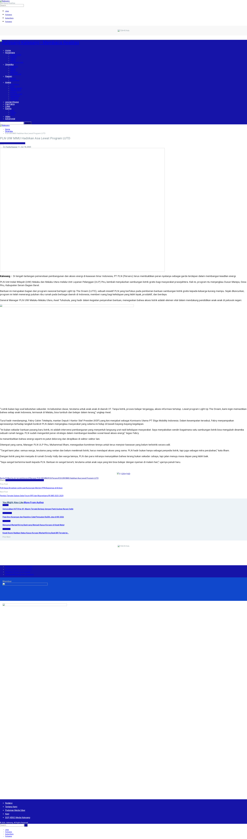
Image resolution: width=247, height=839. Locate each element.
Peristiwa (14, 67)
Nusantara (10, 53)
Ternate (13, 57)
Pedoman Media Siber (15, 810)
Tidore (13, 59)
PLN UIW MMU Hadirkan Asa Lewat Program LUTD (78, 478)
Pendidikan (14, 84)
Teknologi (14, 98)
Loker (7, 106)
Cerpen (13, 113)
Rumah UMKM (16, 88)
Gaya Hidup (15, 96)
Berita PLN (4, 478)
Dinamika (9, 64)
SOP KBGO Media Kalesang (17, 817)
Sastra (8, 108)
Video (7, 116)
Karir (7, 814)
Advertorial (10, 119)
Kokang (13, 92)
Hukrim (13, 70)
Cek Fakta (10, 104)
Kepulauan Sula (16, 62)
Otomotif (14, 100)
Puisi (12, 111)
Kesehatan (14, 80)
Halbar (13, 60)
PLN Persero (53, 478)
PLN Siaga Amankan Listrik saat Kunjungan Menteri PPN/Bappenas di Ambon (31, 488)
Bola (12, 86)
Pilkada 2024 (15, 90)
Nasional (14, 72)
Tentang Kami (11, 806)
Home (8, 50)
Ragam (8, 76)
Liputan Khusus (12, 102)
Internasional (15, 74)
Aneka (8, 82)
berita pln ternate (15, 478)
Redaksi (8, 803)
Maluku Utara (15, 55)
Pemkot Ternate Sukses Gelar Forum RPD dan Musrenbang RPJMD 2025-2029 (31, 496)
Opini (12, 114)
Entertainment (16, 94)
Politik (12, 68)
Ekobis (13, 78)
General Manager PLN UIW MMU (35, 478)
